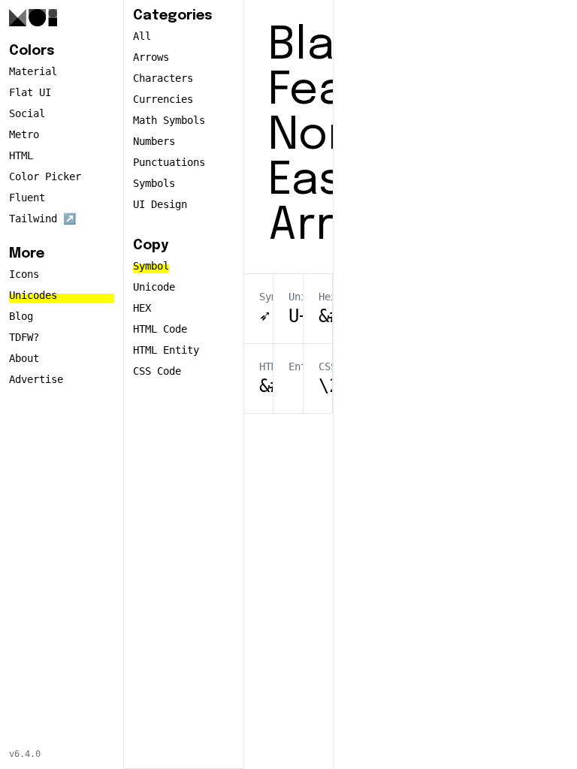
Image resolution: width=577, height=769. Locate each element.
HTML (21, 155)
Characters (163, 78)
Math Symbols (169, 120)
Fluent (27, 197)
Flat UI (30, 92)
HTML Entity (166, 350)
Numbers (154, 141)
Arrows (151, 57)
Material (33, 71)
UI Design (160, 204)
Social (27, 113)
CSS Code (157, 371)
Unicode (154, 287)
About (24, 358)
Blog (21, 316)
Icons (24, 274)
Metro (24, 134)
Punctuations (169, 162)
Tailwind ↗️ (42, 219)
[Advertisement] (455, 234)
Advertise (36, 379)
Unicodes (33, 295)
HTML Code (160, 329)
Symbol (151, 266)
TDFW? (24, 337)
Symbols (154, 183)
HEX (142, 308)
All (142, 36)
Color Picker (45, 176)
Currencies (163, 99)
